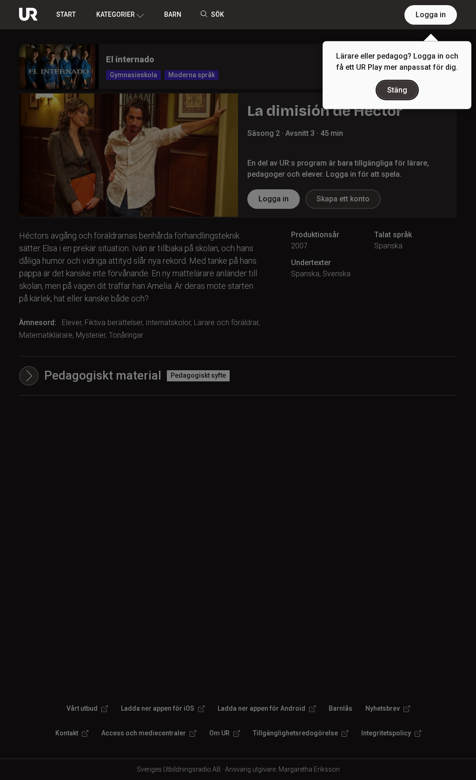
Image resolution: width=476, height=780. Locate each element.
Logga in (431, 14)
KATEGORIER (115, 14)
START (66, 14)
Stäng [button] (397, 90)
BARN (172, 14)
